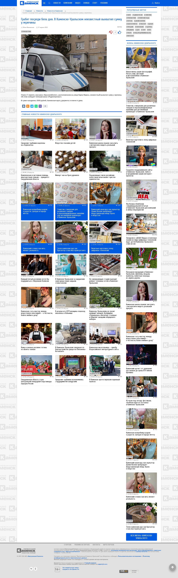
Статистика (60, 169)
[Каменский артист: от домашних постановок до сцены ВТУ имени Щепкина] (141, 354)
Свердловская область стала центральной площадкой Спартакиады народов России (36, 381)
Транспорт (143, 24)
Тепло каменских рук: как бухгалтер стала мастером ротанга (71, 249)
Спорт (95, 3)
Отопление (94, 273)
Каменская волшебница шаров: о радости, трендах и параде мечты (35, 211)
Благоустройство (61, 341)
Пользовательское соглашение (129, 556)
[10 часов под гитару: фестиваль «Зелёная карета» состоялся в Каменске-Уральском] (141, 386)
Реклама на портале (82, 545)
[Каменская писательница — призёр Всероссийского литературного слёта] (104, 333)
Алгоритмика (131, 232)
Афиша (86, 3)
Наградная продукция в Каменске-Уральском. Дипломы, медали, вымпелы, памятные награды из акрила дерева (140, 275)
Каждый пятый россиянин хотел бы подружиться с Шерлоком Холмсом (35, 280)
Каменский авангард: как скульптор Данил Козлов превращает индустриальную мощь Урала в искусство (105, 212)
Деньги (25, 341)
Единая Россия (27, 169)
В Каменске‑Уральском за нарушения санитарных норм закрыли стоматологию (70, 281)
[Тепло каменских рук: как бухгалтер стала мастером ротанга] (71, 232)
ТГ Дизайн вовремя (90, 563)
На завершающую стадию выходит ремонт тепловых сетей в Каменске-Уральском (103, 281)
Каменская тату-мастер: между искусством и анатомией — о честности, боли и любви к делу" (37, 313)
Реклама (104, 3)
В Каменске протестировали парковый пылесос (104, 380)
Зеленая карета (132, 394)
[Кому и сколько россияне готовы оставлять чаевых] (36, 333)
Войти (157, 3)
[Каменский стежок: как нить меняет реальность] (37, 232)
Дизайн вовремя (62, 202)
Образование (140, 27)
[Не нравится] (110, 32)
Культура (93, 341)
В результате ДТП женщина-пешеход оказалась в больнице (70, 312)
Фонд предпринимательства (142, 33)
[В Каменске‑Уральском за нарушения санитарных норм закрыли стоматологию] (70, 265)
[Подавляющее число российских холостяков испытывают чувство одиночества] (104, 161)
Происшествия (27, 31)
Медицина (131, 30)
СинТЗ (24, 137)
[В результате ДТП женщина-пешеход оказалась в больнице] (70, 297)
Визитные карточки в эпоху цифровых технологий (102, 249)
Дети (138, 30)
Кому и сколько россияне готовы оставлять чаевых (34, 348)
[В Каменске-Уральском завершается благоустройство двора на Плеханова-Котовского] (70, 333)
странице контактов (141, 551)
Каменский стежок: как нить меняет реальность (34, 249)
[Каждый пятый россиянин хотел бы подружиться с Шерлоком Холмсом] (36, 265)
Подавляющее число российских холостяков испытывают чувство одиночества (102, 177)
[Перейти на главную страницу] (29, 3)
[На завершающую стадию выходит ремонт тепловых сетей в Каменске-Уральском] (104, 265)
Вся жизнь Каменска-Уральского (142, 537)
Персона (93, 137)
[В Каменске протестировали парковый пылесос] (104, 365)
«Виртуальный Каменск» (35, 556)
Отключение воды (144, 18)
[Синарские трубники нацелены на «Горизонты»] (36, 129)
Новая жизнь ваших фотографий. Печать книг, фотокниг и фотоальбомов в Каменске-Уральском (139, 75)
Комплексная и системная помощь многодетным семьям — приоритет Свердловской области (35, 177)
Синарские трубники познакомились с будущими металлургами (69, 380)
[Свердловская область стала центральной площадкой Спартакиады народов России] (36, 365)
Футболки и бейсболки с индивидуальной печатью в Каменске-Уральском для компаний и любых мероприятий (141, 207)
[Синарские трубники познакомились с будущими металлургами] (70, 365)
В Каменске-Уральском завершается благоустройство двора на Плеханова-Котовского (70, 349)
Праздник (130, 27)
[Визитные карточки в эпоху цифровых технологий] (105, 232)
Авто (149, 30)
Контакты (96, 545)
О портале (67, 545)
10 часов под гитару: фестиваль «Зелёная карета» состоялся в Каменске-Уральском (138, 403)
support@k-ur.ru (102, 564)
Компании (68, 3)
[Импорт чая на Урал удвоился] (70, 161)
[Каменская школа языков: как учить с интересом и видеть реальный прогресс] (104, 129)
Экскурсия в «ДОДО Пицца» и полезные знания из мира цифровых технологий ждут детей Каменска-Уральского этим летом (141, 241)
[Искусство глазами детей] (70, 129)
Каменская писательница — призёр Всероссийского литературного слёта (104, 348)
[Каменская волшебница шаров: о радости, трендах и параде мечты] (37, 193)
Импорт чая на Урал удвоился (67, 175)
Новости (56, 3)
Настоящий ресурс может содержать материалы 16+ (70, 568)
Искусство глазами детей (65, 143)
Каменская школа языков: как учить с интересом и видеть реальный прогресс (103, 145)
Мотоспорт (131, 36)
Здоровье (149, 27)
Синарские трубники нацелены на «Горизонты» (33, 144)
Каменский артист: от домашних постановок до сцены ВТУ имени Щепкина (139, 370)
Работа (129, 33)
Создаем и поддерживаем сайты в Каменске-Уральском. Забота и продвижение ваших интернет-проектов (139, 173)
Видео (77, 3)
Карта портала (108, 545)
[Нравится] (119, 32)
